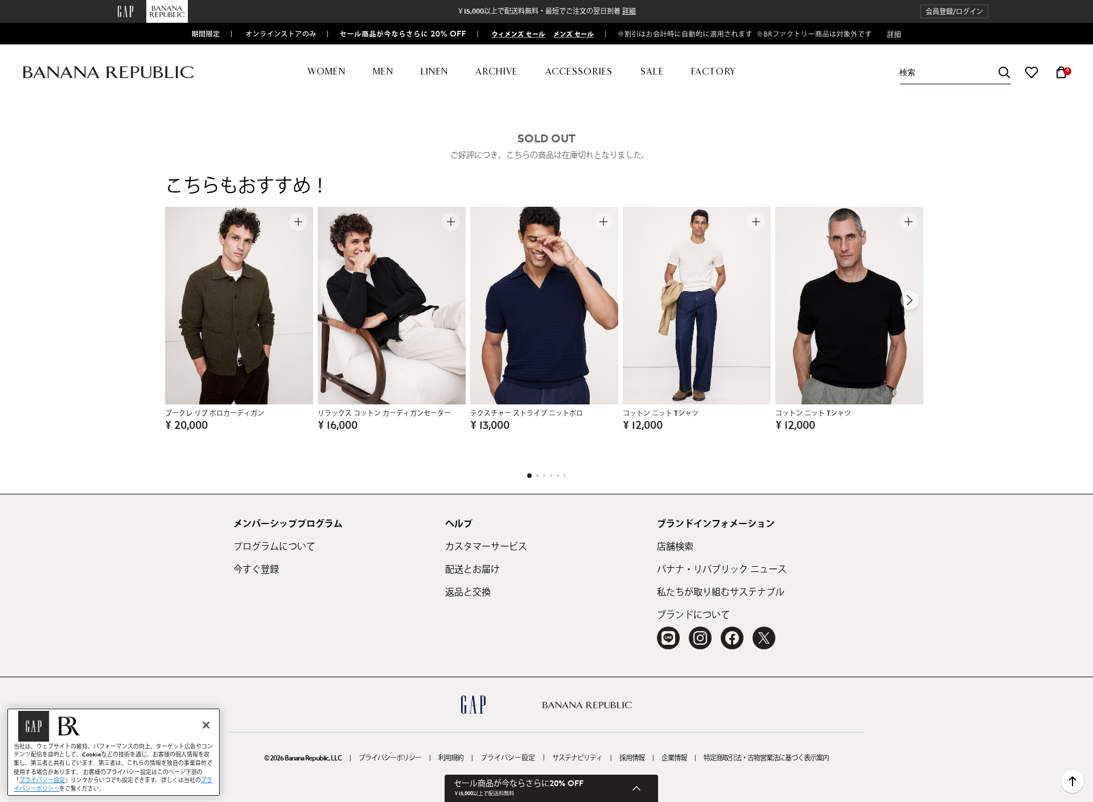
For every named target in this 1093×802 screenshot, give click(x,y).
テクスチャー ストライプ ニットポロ (526, 413)
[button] (954, 11)
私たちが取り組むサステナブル (720, 592)
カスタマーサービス (486, 546)
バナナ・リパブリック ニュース (722, 569)
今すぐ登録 (256, 569)
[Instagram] (700, 638)
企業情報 (674, 758)
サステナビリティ (577, 758)
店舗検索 (675, 546)
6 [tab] (565, 475)
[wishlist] (1031, 72)
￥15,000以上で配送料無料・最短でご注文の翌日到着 (546, 11)
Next (910, 300)
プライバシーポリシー (390, 758)
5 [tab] (558, 475)
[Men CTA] (570, 34)
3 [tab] (544, 475)
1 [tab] (529, 475)
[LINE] (668, 638)
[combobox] (955, 72)
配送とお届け (472, 569)
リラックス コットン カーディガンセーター (384, 413)
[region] (113, 752)
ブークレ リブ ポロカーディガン (214, 413)
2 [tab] (537, 475)
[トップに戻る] (1072, 781)
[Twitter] (764, 638)
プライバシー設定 (507, 758)
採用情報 (631, 758)
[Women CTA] (513, 34)
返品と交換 (468, 592)
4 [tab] (551, 475)
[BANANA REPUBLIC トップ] (108, 72)
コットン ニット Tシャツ (660, 413)
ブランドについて (693, 615)
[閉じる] (206, 725)
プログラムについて (274, 546)
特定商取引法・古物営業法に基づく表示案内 (766, 758)
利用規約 (450, 758)
